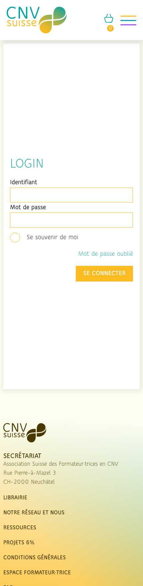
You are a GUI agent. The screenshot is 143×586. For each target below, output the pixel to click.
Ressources (19, 528)
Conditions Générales (34, 558)
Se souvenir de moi (52, 237)
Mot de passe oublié (105, 254)
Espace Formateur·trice (37, 573)
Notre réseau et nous (34, 513)
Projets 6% (18, 543)
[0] (109, 21)
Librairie (15, 498)
